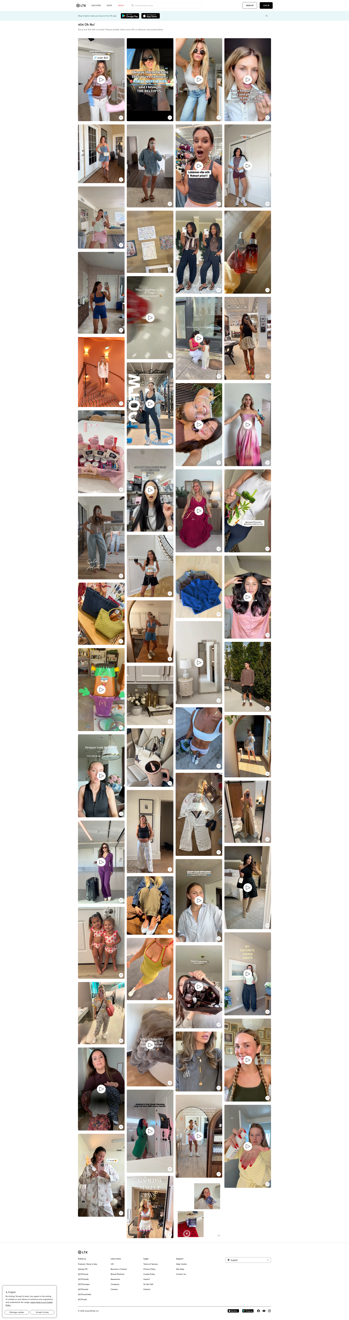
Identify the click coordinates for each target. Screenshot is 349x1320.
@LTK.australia (84, 1294)
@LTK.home (83, 1274)
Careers (114, 1289)
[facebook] (258, 1310)
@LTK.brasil (83, 1289)
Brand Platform (117, 1274)
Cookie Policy (149, 1274)
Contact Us (181, 1274)
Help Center (181, 1264)
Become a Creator (119, 1269)
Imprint (146, 1279)
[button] (248, 1260)
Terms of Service (150, 1264)
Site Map (180, 1269)
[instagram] (269, 1310)
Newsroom (115, 1279)
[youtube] (264, 1310)
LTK (112, 1264)
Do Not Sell (148, 1284)
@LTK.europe (84, 1284)
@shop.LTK (83, 1269)
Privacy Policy (149, 1269)
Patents (146, 1289)
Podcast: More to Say (87, 1264)
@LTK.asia (82, 1299)
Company (115, 1284)
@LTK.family (83, 1279)
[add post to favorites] (121, 117)
